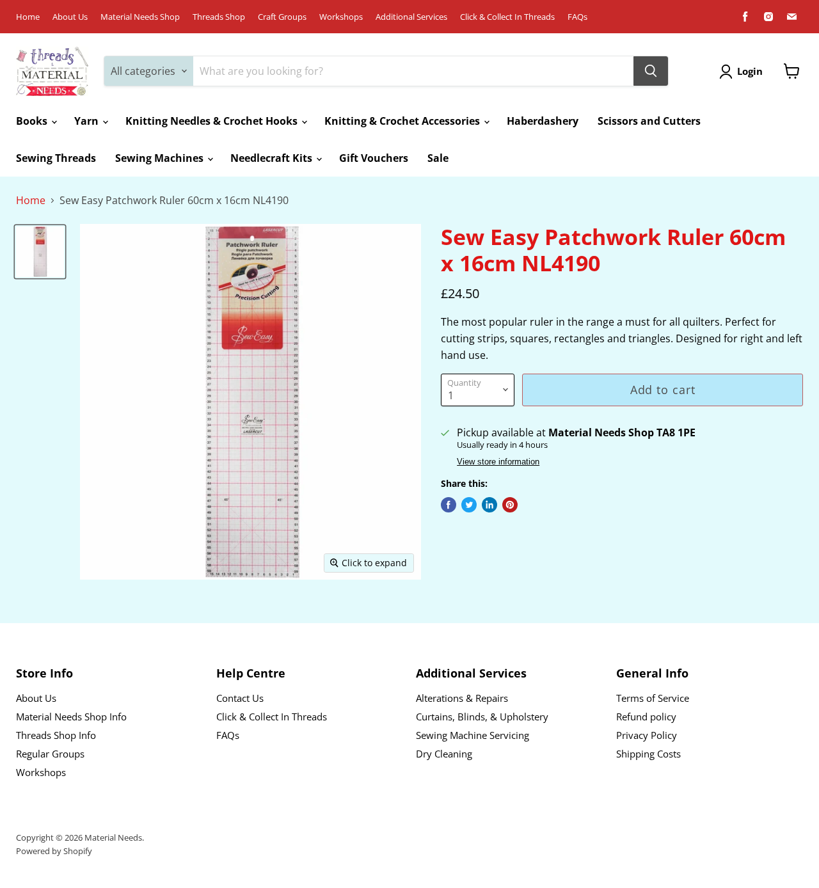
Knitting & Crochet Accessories (403, 121)
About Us (70, 17)
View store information (498, 461)
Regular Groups (50, 753)
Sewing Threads (56, 158)
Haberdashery (542, 121)
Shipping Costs (648, 753)
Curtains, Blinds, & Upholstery (482, 716)
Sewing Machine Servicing (472, 735)
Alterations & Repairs (462, 698)
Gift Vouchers (373, 158)
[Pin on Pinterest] (510, 504)
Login (750, 71)
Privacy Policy (646, 735)
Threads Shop (219, 17)
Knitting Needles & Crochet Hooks (212, 121)
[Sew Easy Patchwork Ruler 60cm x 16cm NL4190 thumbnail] (40, 251)
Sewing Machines (160, 158)
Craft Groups (282, 17)
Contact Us (240, 698)
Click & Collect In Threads (507, 17)
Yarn (87, 121)
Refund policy (646, 716)
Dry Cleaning (444, 753)
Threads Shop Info (56, 735)
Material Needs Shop (140, 17)
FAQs (577, 17)
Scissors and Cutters (649, 121)
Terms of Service (652, 698)
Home (28, 17)
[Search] (650, 71)
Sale (438, 158)
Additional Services (411, 17)
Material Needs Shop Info (71, 716)
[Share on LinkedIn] (489, 504)
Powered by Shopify (54, 851)
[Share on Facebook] (448, 504)
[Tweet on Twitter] (469, 504)
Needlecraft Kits (272, 158)
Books (33, 121)
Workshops (341, 17)
